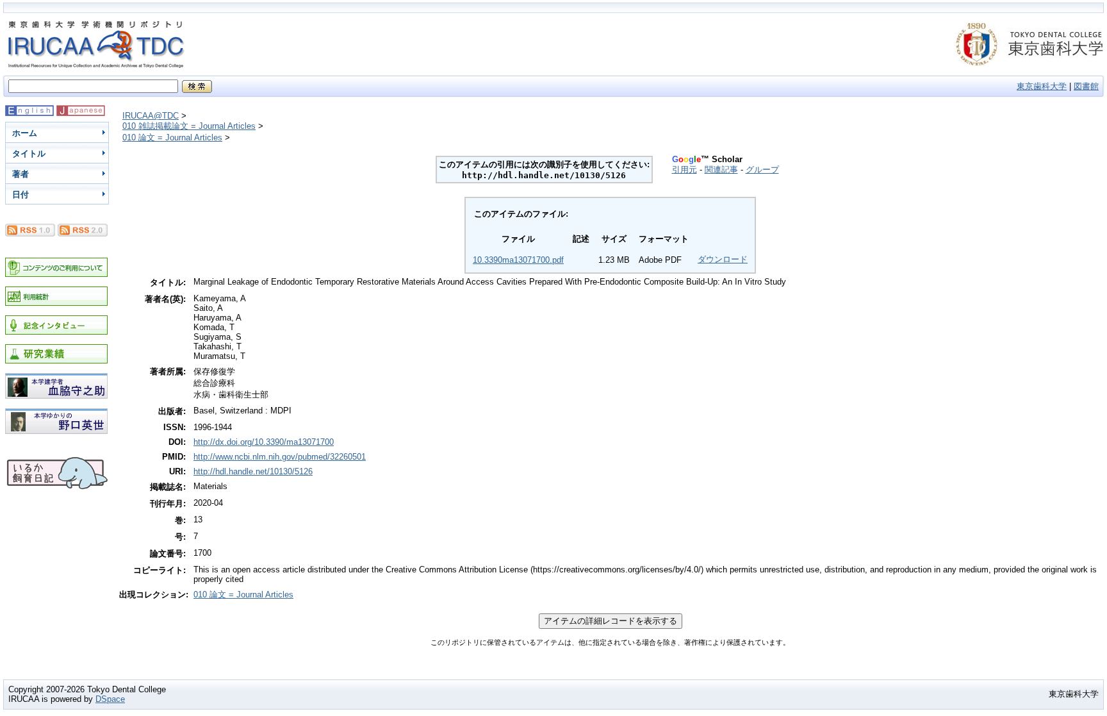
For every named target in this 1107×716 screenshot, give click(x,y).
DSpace (110, 699)
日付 (20, 194)
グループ (762, 169)
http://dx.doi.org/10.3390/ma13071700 (263, 442)
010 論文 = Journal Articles (172, 137)
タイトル (28, 153)
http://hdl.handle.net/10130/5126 (253, 471)
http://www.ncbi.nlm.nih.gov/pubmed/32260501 (279, 457)
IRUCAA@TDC (150, 116)
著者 (20, 174)
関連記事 (721, 169)
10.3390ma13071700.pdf (518, 260)
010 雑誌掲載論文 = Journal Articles (189, 126)
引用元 (684, 169)
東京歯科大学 (1042, 86)
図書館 (1086, 86)
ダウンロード (723, 259)
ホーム (24, 133)
